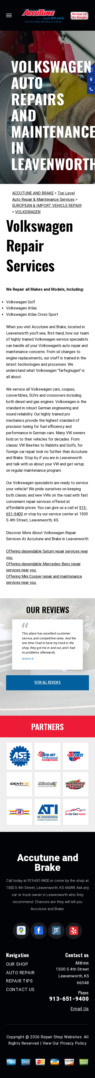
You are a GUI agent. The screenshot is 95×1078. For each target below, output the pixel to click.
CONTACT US (20, 989)
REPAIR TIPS (19, 980)
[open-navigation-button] (9, 15)
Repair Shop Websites (61, 1037)
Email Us (80, 1009)
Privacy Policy (73, 1043)
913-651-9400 (38, 880)
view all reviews (47, 682)
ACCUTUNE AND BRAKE (33, 193)
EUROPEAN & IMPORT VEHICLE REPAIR (47, 205)
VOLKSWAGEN (27, 212)
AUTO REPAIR (20, 972)
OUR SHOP (17, 964)
